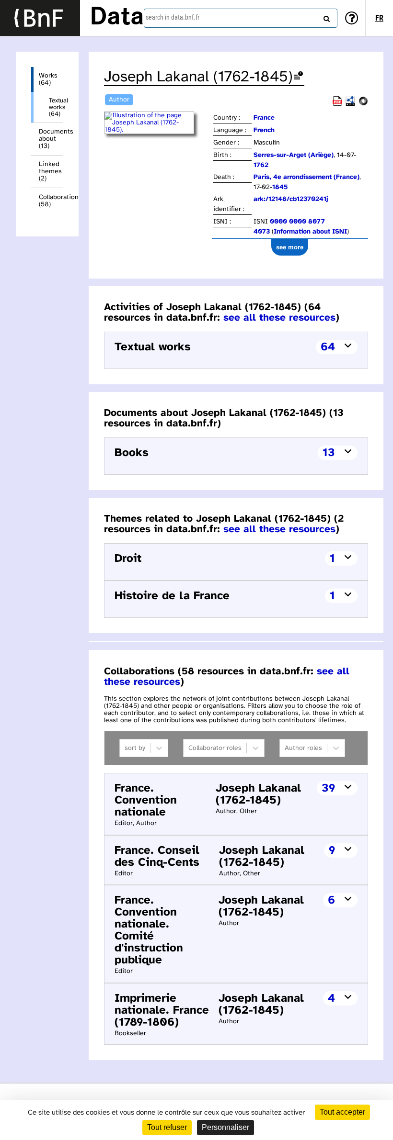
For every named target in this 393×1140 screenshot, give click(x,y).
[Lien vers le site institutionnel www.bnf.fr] (40, 18)
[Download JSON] (363, 104)
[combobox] (240, 18)
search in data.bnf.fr (172, 17)
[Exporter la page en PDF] (337, 104)
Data (117, 17)
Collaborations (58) (51, 201)
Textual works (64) (56, 107)
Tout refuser (167, 1127)
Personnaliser (225, 1127)
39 (328, 788)
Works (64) (48, 79)
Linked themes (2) (50, 171)
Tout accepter (342, 1112)
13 (329, 453)
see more (289, 247)
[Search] (325, 17)
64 (328, 347)
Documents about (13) (51, 139)
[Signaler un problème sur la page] (298, 77)
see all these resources (279, 318)
